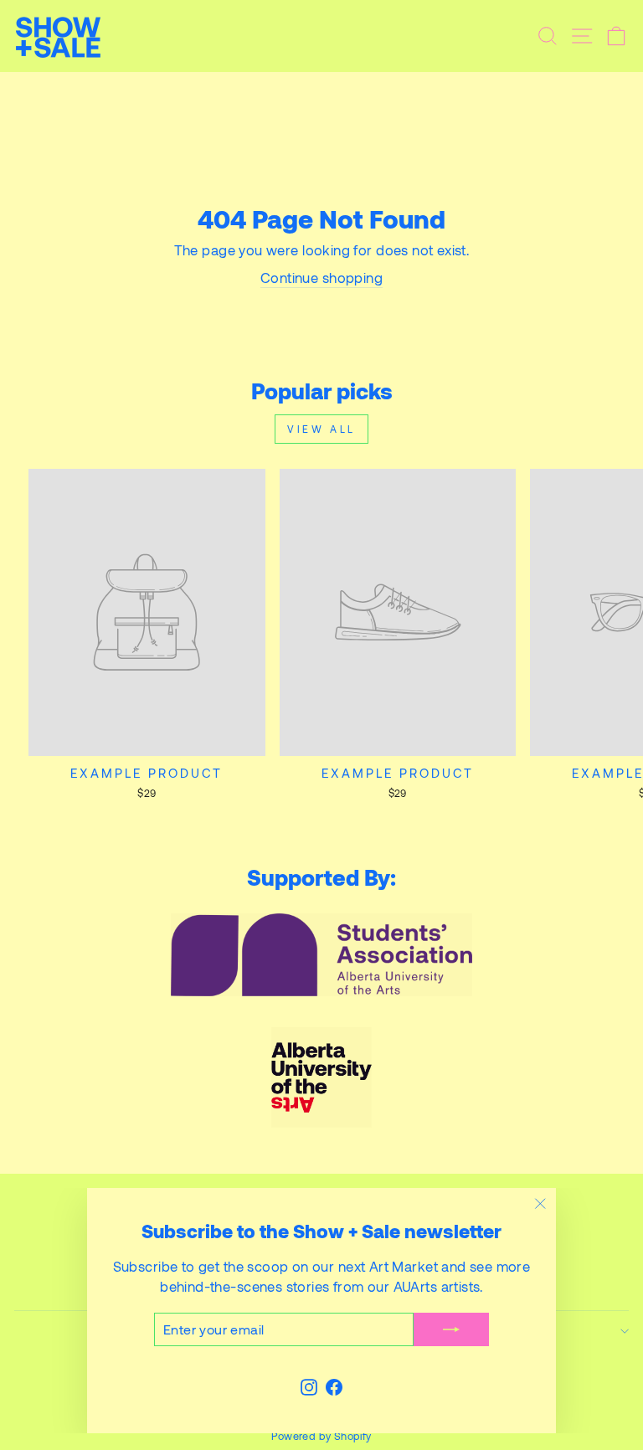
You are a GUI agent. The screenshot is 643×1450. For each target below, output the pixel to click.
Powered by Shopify (321, 1435)
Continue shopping (321, 277)
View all (321, 428)
